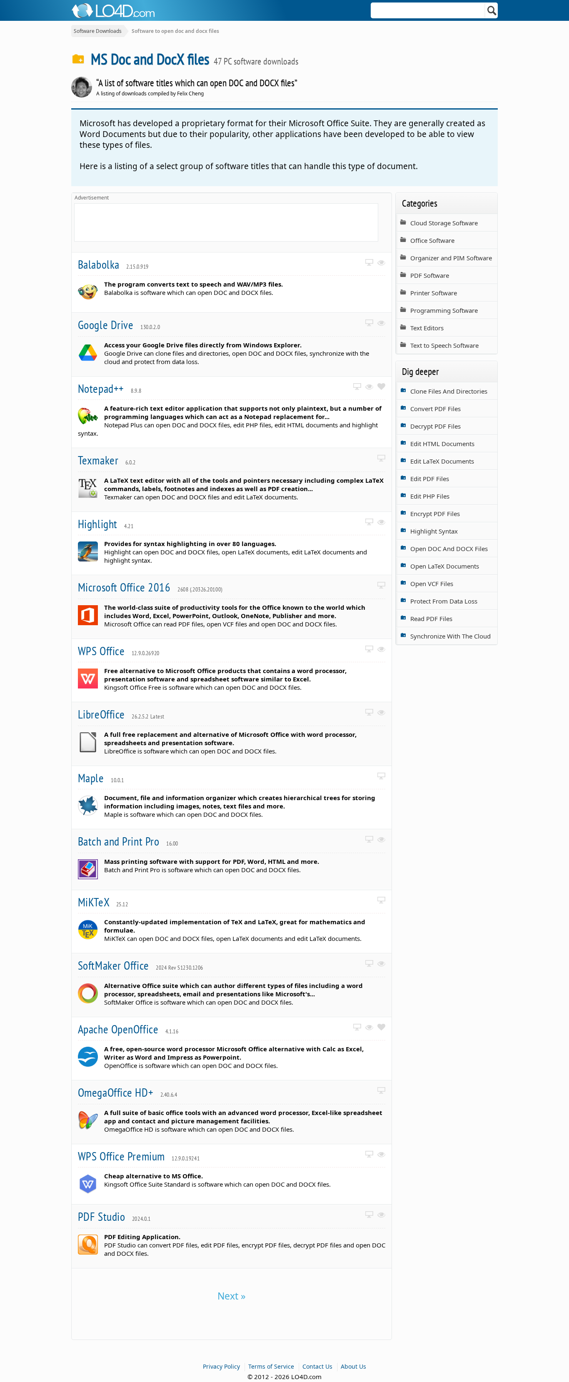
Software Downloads (98, 31)
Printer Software (433, 293)
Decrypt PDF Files (435, 426)
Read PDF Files (431, 618)
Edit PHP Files (429, 496)
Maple (101, 778)
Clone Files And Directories (448, 391)
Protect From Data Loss (443, 601)
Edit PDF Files (429, 478)
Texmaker (107, 460)
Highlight (106, 523)
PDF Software (429, 275)
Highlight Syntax (434, 531)
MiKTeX (103, 902)
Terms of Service (271, 1366)
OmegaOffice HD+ (127, 1092)
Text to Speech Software (444, 345)
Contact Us (317, 1366)
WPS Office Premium (139, 1156)
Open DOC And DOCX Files (449, 548)
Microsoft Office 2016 (150, 587)
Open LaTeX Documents (444, 566)
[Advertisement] (226, 222)
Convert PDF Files (435, 408)
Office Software (432, 240)
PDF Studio (114, 1216)
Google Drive (119, 324)
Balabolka (113, 264)
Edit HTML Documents (442, 443)
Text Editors (427, 328)
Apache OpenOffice (128, 1029)
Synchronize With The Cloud (450, 636)
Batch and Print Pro (128, 841)
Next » (231, 1295)
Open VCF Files (431, 583)
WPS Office (119, 651)
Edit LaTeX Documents (442, 461)
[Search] (492, 10)
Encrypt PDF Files (435, 513)
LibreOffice (121, 714)
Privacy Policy (221, 1366)
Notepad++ (109, 388)
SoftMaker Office (140, 965)
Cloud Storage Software (444, 223)
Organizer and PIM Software (451, 258)
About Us (353, 1366)
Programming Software (444, 310)
